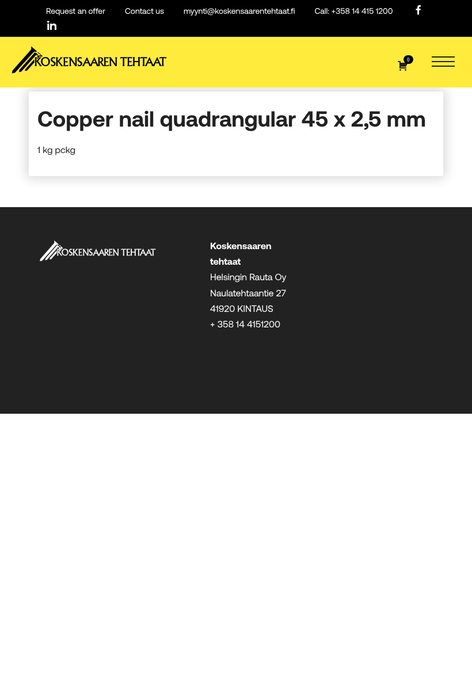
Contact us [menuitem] (144, 11)
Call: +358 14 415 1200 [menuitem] (353, 11)
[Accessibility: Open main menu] (443, 62)
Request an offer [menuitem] (75, 11)
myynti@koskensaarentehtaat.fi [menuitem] (239, 11)
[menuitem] (418, 11)
